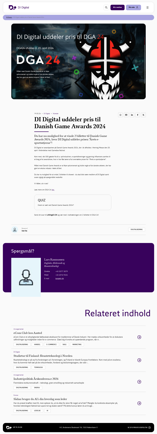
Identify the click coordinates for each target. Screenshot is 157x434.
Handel (37, 344)
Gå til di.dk (17, 427)
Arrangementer (19, 329)
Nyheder (56, 114)
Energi (37, 388)
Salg (64, 344)
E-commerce (51, 344)
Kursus (16, 395)
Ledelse (37, 411)
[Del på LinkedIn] (132, 115)
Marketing (77, 344)
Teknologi (38, 367)
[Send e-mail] (126, 115)
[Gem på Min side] (120, 115)
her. (53, 190)
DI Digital (9, 17)
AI (47, 411)
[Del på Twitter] (143, 115)
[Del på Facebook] (137, 115)
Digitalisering (137, 229)
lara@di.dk (59, 278)
